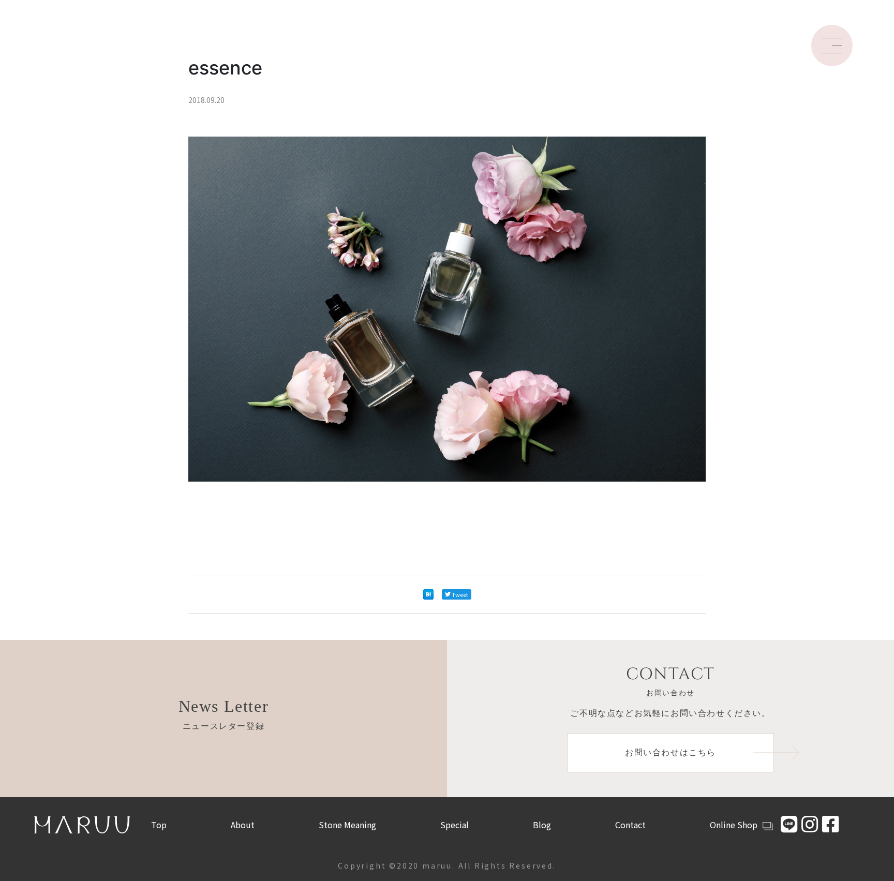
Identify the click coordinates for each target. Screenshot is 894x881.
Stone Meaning (347, 824)
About (243, 824)
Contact (630, 824)
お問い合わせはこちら (670, 752)
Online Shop (733, 824)
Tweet (460, 594)
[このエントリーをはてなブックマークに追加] (428, 594)
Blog (542, 824)
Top (159, 824)
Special (454, 824)
